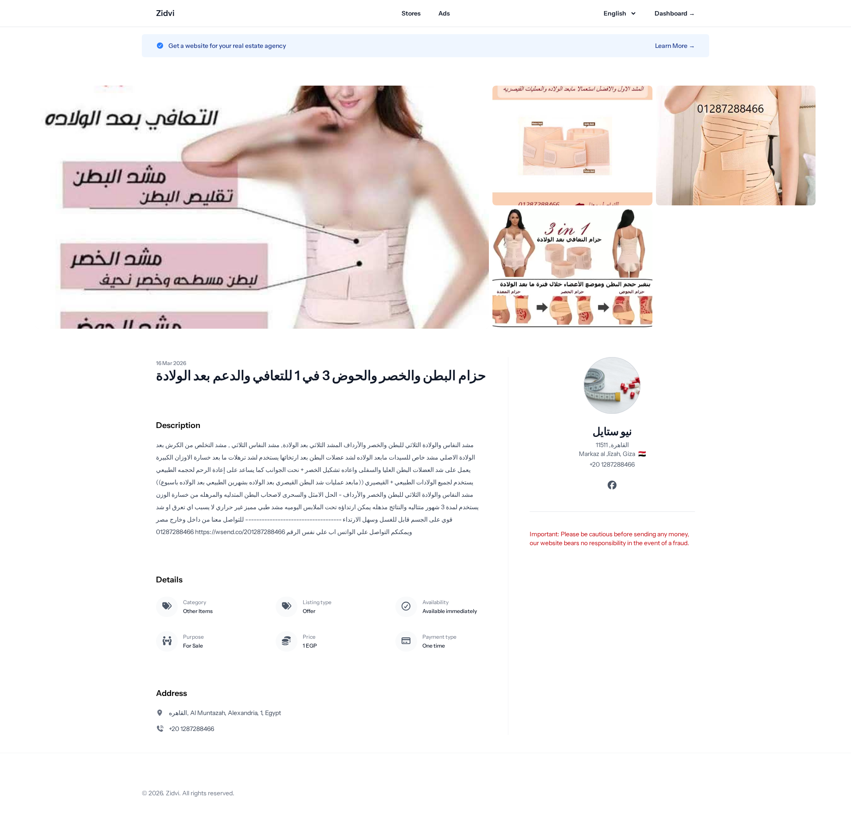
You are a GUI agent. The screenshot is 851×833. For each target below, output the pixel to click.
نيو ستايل (612, 431)
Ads (444, 13)
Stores (411, 13)
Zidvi (165, 13)
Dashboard (675, 13)
